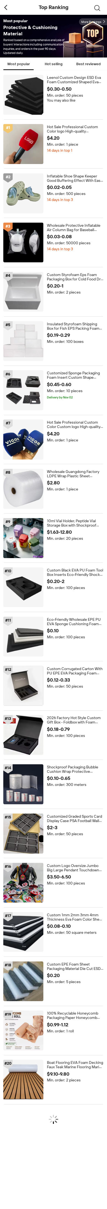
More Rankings (91, 22)
